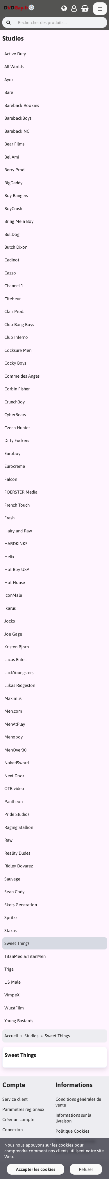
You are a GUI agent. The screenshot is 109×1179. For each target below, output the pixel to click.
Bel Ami (11, 156)
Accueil (11, 1035)
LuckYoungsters (18, 672)
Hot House (14, 582)
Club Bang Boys (19, 324)
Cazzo (10, 272)
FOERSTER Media (20, 492)
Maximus (13, 698)
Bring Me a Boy (18, 221)
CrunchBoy (14, 401)
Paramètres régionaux (23, 1109)
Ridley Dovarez (18, 865)
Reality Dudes (17, 853)
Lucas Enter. (15, 659)
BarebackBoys (17, 118)
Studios (31, 1035)
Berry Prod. (14, 169)
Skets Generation (20, 904)
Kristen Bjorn (16, 646)
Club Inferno (16, 337)
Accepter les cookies (35, 1169)
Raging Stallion (18, 827)
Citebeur (12, 298)
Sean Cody (14, 891)
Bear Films (14, 143)
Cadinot (11, 259)
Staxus (10, 930)
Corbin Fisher (17, 388)
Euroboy (12, 453)
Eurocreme (14, 466)
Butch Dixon (15, 247)
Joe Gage (13, 634)
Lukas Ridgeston (19, 685)
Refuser (86, 1169)
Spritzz (10, 917)
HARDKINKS (16, 543)
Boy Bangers (16, 195)
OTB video (14, 788)
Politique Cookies (72, 1131)
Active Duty (15, 53)
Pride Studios (16, 814)
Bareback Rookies (21, 105)
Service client (15, 1099)
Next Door (14, 775)
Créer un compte (18, 1119)
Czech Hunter (17, 427)
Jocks (9, 620)
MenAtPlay (14, 724)
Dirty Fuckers (16, 440)
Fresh (9, 517)
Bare (8, 92)
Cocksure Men (17, 350)
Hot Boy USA (16, 569)
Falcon (10, 479)
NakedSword (16, 762)
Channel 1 (13, 285)
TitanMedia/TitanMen (25, 956)
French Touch (17, 505)
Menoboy (13, 736)
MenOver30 (15, 749)
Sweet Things (16, 943)
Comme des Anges (22, 376)
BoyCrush (13, 208)
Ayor (8, 79)
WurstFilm (14, 1007)
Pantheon (13, 801)
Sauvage (12, 878)
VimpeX (11, 994)
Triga (9, 969)
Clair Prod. (14, 311)
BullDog (11, 234)
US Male (12, 982)
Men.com (13, 711)
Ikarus (10, 608)
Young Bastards (18, 1020)
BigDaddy (13, 182)
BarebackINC (16, 131)
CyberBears (15, 414)
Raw (8, 840)
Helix (9, 556)
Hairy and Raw (18, 530)
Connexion (12, 1129)
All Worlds (14, 66)
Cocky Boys (15, 363)
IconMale (13, 595)
